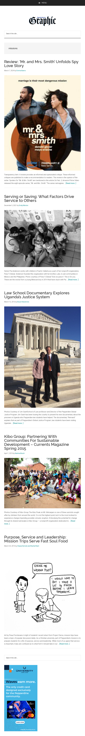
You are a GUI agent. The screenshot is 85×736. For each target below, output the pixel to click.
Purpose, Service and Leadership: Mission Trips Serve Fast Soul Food (36, 539)
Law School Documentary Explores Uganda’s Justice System (36, 295)
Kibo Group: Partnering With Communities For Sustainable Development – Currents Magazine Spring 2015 (36, 442)
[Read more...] (71, 183)
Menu (44, 3)
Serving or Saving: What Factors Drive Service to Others (39, 198)
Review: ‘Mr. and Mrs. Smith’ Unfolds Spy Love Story (41, 63)
